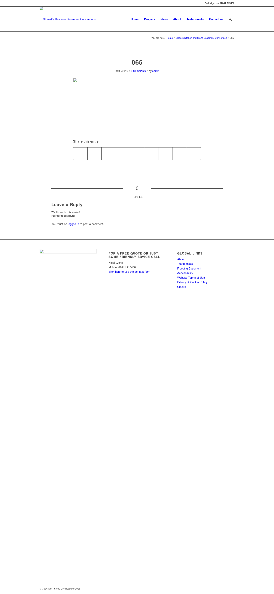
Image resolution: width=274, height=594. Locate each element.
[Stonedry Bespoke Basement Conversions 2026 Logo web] (68, 19)
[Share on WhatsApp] (109, 153)
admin (155, 71)
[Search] (230, 19)
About (181, 259)
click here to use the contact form (129, 271)
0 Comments (138, 71)
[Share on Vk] (165, 153)
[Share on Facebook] (80, 153)
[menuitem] (134, 19)
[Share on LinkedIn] (137, 153)
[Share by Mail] (194, 153)
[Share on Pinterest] (123, 153)
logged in (73, 224)
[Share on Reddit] (180, 153)
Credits (181, 287)
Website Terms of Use (191, 277)
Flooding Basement (189, 268)
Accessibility (185, 273)
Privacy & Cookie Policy (192, 282)
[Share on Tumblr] (151, 153)
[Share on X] (94, 153)
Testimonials (185, 264)
